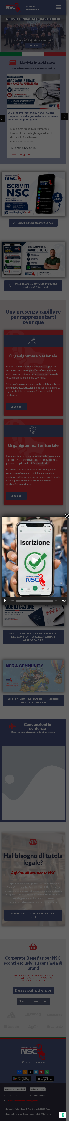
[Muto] (64, 600)
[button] (34, 560)
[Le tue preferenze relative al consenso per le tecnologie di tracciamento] (62, 1115)
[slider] (34, 601)
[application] (34, 560)
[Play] (5, 600)
